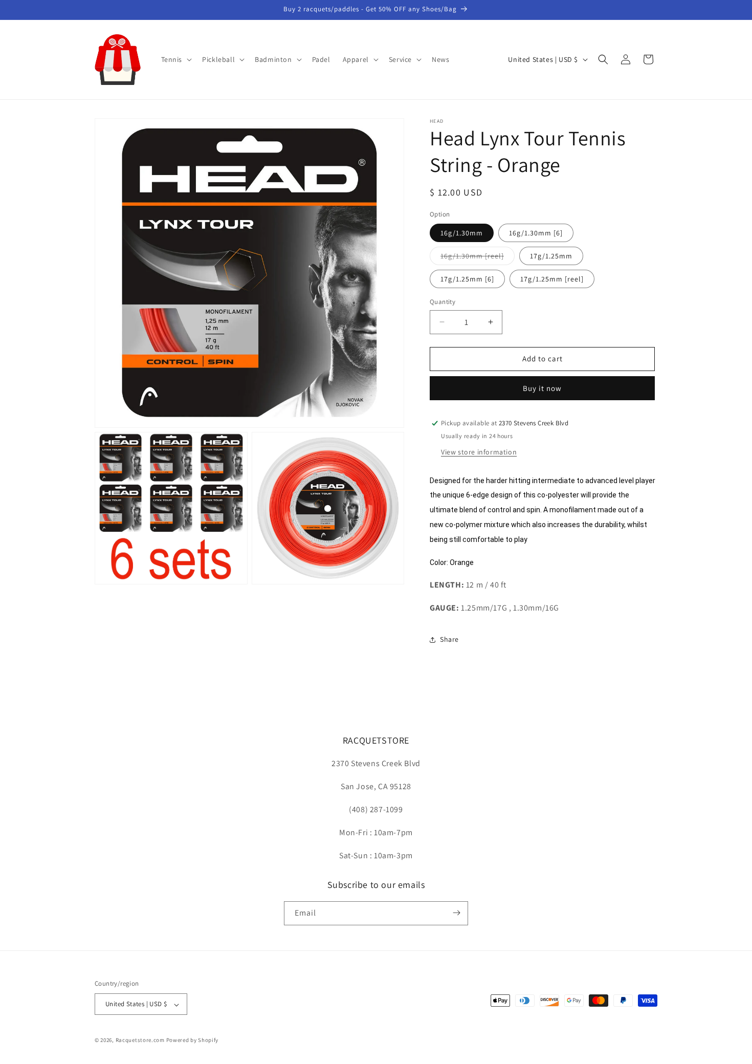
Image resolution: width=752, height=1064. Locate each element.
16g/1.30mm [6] (536, 232)
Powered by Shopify (192, 1040)
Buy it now (542, 388)
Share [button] (449, 639)
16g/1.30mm (461, 232)
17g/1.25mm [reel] (552, 279)
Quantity (442, 301)
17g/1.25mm (551, 255)
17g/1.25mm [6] (467, 279)
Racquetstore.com (140, 1040)
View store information (479, 452)
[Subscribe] (456, 913)
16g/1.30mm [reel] (477, 258)
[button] (175, 59)
